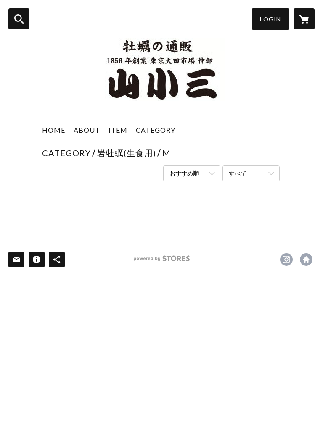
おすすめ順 (184, 173)
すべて (237, 173)
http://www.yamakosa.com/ (306, 259)
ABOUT (87, 130)
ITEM (118, 130)
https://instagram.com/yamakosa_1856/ (286, 259)
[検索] (18, 18)
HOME (53, 130)
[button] (270, 19)
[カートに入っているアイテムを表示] (304, 18)
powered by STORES (161, 261)
